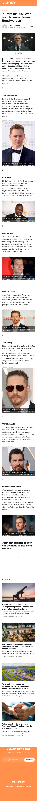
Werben (28, 786)
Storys (4, 10)
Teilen (31, 26)
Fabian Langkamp (14, 26)
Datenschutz (19, 786)
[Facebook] (18, 774)
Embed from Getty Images (7, 120)
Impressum (9, 786)
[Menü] (34, 2)
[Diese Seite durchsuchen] (31, 2)
